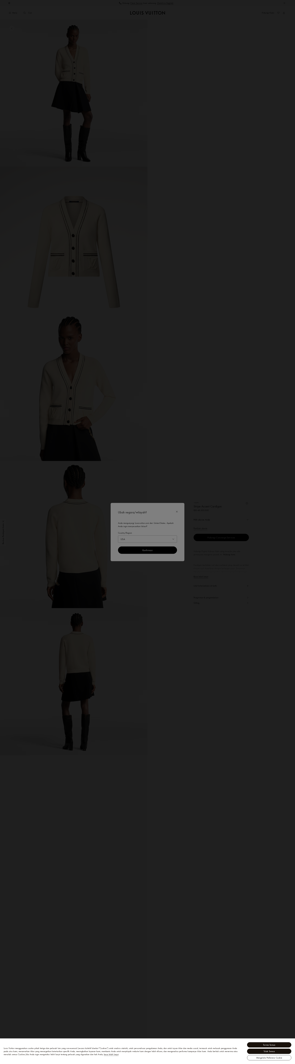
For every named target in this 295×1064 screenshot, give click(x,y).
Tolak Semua (269, 1051)
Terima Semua (269, 1044)
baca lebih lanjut (111, 1054)
